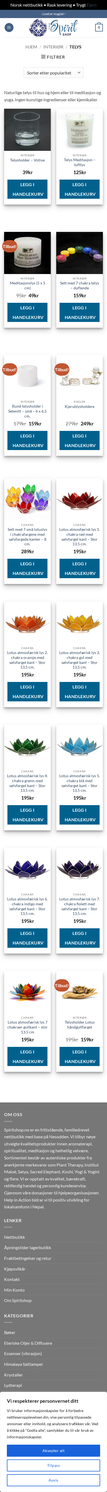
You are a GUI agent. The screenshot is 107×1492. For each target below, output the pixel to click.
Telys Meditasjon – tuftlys (79, 162)
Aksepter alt (53, 1450)
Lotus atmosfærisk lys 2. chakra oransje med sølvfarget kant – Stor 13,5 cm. (27, 659)
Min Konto (14, 1289)
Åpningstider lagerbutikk (27, 1247)
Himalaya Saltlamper (23, 1364)
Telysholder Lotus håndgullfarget (80, 1024)
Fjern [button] (92, 4)
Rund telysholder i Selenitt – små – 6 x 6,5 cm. (27, 411)
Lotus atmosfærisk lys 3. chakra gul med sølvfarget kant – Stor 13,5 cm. (79, 659)
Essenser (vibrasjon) (23, 1353)
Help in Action (17, 1199)
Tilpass (53, 1465)
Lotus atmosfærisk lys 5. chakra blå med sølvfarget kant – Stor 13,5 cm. (79, 783)
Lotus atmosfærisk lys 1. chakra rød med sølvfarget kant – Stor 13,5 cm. (79, 536)
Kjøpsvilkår (15, 1268)
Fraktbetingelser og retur (27, 1258)
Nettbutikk (14, 1237)
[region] (53, 1442)
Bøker (9, 1332)
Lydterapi (13, 1385)
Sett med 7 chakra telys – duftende (79, 285)
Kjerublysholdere (79, 406)
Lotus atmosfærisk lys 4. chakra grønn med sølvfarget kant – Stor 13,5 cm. (27, 783)
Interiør (53, 46)
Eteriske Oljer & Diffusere (28, 1343)
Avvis (53, 1480)
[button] (9, 27)
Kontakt (12, 1279)
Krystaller (13, 1374)
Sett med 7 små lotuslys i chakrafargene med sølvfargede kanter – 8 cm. (27, 536)
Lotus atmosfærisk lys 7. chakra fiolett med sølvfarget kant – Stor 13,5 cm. (79, 906)
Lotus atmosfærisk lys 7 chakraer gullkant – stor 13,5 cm (27, 1027)
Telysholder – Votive (27, 160)
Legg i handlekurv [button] (28, 189)
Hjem (31, 46)
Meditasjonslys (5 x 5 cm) (27, 285)
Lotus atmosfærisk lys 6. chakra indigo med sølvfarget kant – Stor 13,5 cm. (27, 906)
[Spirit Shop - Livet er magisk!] (53, 27)
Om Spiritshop (18, 1300)
